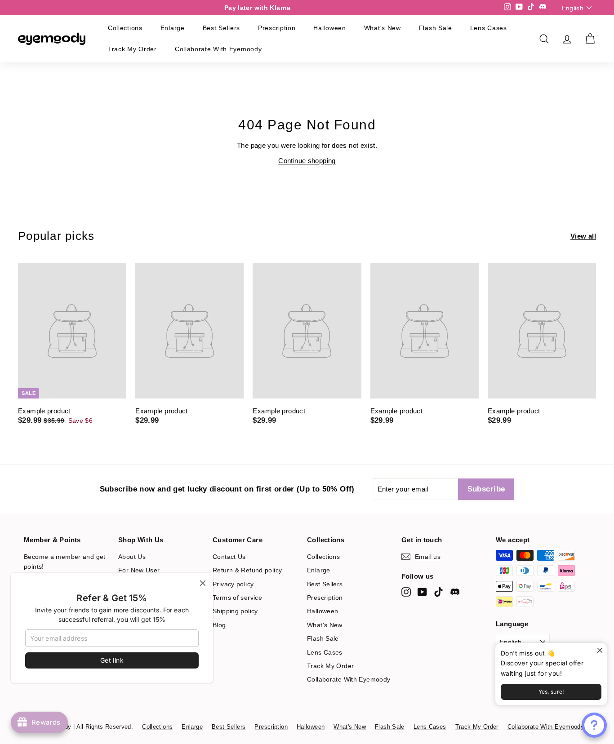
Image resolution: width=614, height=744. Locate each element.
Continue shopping (306, 160)
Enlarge (172, 27)
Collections (125, 27)
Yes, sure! (551, 691)
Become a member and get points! (65, 561)
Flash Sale (435, 27)
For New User (139, 570)
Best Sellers (221, 27)
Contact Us (229, 556)
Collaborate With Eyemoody (218, 49)
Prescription (276, 27)
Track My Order (132, 49)
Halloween (329, 27)
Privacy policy (233, 584)
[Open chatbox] (594, 725)
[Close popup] (599, 651)
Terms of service (237, 597)
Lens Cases (488, 27)
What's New (382, 27)
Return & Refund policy (247, 570)
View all (583, 236)
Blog (219, 625)
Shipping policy (235, 611)
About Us (132, 556)
